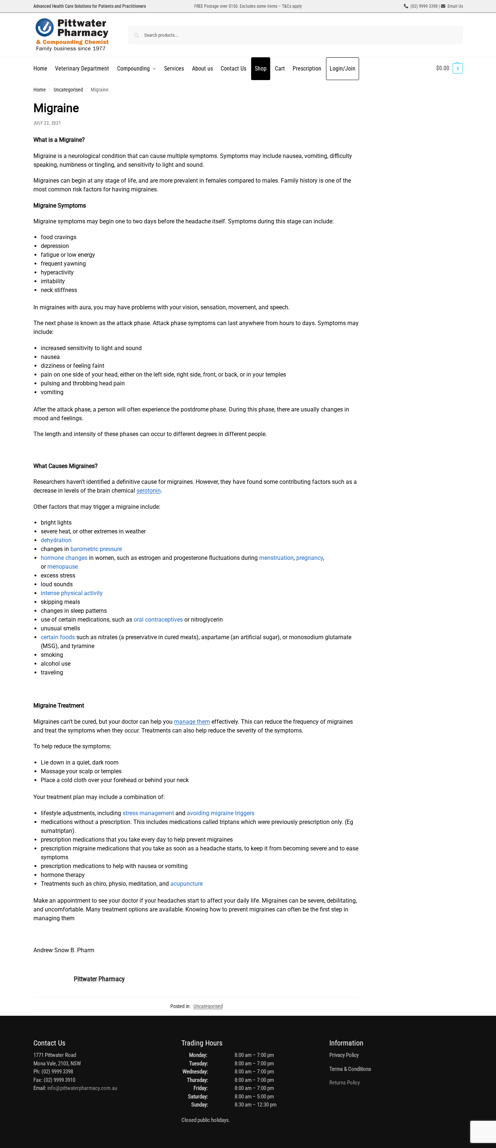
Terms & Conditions (350, 1069)
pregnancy (309, 557)
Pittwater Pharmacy (99, 979)
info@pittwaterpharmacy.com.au (82, 1088)
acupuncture (186, 883)
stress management (148, 813)
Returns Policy (344, 1082)
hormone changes (64, 557)
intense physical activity (72, 593)
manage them (192, 721)
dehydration (56, 540)
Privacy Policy (344, 1055)
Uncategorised (68, 90)
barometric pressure (96, 549)
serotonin (149, 490)
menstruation (276, 557)
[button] (449, 68)
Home (39, 90)
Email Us (455, 6)
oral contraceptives (158, 619)
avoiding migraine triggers (220, 813)
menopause (62, 566)
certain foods (58, 637)
